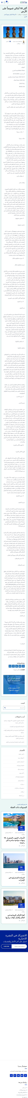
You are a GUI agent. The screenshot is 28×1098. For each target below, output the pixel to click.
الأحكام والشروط (22, 1092)
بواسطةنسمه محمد (19, 832)
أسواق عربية (21, 758)
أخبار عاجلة (21, 754)
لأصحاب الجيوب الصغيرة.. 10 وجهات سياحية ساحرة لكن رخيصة (14, 721)
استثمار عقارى (20, 761)
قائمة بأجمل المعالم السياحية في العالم (15, 742)
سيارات (22, 784)
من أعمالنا (21, 795)
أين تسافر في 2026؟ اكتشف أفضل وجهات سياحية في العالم (14, 737)
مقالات (19, 14)
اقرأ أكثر (23, 845)
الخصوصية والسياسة (21, 1095)
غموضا (15, 669)
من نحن (24, 1087)
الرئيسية (25, 14)
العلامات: (22, 669)
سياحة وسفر (21, 780)
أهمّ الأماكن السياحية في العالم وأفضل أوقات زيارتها (14, 731)
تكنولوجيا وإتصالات (19, 776)
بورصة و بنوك (21, 769)
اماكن (18, 669)
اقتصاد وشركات (20, 765)
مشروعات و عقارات (19, 788)
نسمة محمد (15, 41)
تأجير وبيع (22, 773)
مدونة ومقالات (22, 1090)
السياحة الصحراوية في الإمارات (17, 726)
